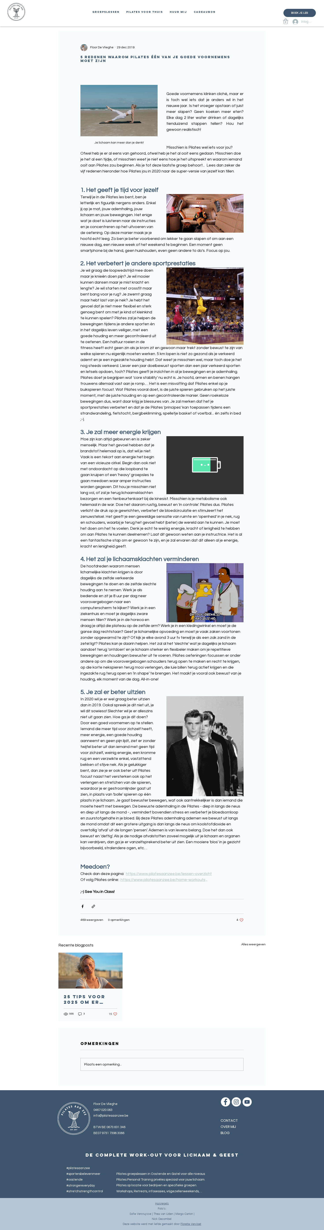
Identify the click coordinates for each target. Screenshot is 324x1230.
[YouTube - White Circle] (247, 1102)
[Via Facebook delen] (82, 906)
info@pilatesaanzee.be (110, 1115)
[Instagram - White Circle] (236, 1102)
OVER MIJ (228, 1126)
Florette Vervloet (191, 1224)
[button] (285, 21)
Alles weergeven (253, 944)
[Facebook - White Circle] (225, 1102)
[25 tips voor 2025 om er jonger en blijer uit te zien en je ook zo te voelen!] (90, 971)
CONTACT (229, 1120)
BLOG (225, 1132)
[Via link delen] (93, 906)
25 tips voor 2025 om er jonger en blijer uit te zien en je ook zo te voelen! (88, 999)
